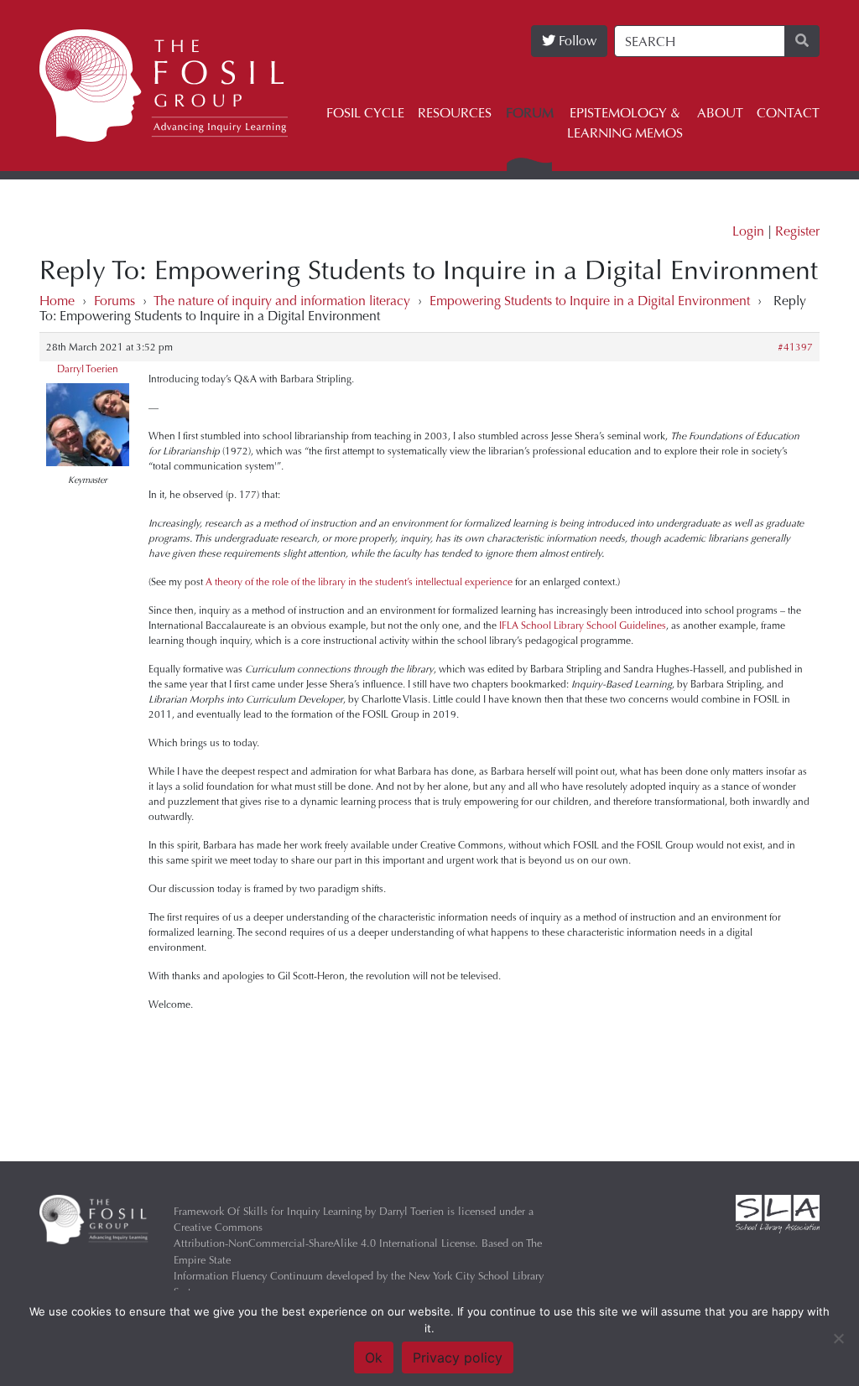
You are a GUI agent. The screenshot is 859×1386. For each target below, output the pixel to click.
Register (797, 231)
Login (748, 231)
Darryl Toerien (87, 369)
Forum (530, 113)
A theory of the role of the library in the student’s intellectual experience (359, 582)
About (720, 113)
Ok (374, 1357)
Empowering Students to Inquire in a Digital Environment (590, 301)
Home (57, 301)
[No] (838, 1338)
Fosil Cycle (365, 113)
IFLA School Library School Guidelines (582, 625)
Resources (455, 113)
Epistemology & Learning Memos (625, 123)
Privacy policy (457, 1357)
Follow (575, 41)
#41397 (795, 347)
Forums (114, 301)
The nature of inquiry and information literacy (282, 301)
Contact (788, 113)
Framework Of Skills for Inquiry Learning (268, 1211)
